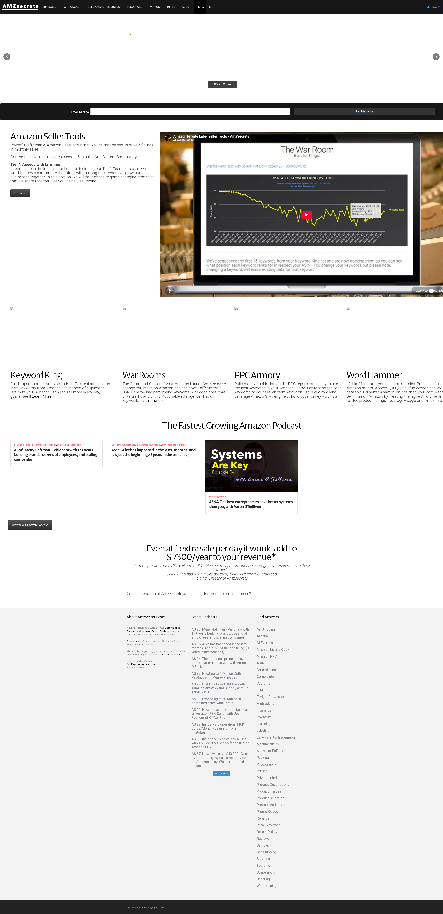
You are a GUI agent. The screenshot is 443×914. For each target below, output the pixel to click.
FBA (164, 444)
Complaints (265, 677)
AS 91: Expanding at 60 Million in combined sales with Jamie (216, 701)
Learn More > (43, 396)
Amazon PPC (267, 656)
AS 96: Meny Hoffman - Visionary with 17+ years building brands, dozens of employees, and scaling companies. (220, 633)
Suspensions (266, 872)
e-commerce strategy (44, 444)
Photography (266, 764)
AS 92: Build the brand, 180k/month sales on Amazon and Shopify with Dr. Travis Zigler (220, 688)
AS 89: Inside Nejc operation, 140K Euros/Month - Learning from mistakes (218, 728)
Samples (263, 845)
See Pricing (86, 181)
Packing (263, 757)
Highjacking (265, 704)
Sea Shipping (266, 852)
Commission (266, 670)
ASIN (261, 663)
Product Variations (271, 805)
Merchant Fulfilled (270, 751)
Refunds (263, 818)
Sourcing (263, 865)
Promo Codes (267, 811)
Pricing (262, 771)
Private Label (267, 778)
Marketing (63, 444)
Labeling (263, 731)
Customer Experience (123, 444)
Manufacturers (268, 744)
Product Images (269, 791)
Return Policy (267, 832)
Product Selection (270, 798)
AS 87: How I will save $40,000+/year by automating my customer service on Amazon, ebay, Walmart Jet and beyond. (220, 760)
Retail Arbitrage (269, 825)
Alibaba (262, 636)
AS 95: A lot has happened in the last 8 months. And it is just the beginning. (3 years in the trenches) (153, 452)
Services (263, 859)
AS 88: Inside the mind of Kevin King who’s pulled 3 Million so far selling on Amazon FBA (220, 743)
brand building (22, 444)
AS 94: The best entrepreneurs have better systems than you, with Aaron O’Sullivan (251, 504)
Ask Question (221, 773)
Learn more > (152, 400)
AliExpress (265, 643)
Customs (263, 683)
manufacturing (176, 444)
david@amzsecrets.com (141, 664)
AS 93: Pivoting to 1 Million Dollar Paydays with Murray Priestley (217, 675)
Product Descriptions (273, 784)
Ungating (263, 879)
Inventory (264, 717)
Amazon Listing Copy (273, 650)
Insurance (264, 710)
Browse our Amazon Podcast (30, 525)
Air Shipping (266, 629)
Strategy (76, 444)
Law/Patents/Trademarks (276, 737)
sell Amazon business (167, 654)
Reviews (263, 838)
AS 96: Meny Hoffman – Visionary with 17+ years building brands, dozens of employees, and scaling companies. (55, 455)
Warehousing (266, 886)
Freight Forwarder (270, 697)
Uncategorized (217, 496)
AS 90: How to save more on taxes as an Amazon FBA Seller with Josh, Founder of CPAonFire (220, 714)
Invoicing (263, 724)
